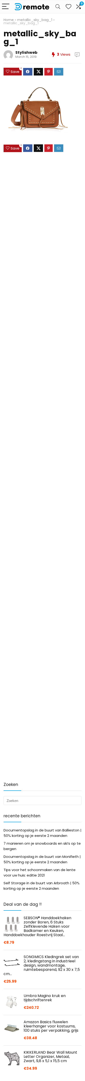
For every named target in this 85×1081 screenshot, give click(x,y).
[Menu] (5, 6)
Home (9, 19)
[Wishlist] (68, 7)
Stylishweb (26, 52)
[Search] (58, 6)
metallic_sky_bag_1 (34, 19)
